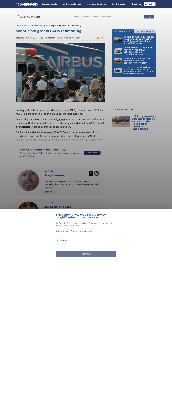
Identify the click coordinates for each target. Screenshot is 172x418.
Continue (86, 253)
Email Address (62, 240)
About (134, 4)
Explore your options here (81, 231)
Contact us (149, 4)
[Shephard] (27, 4)
